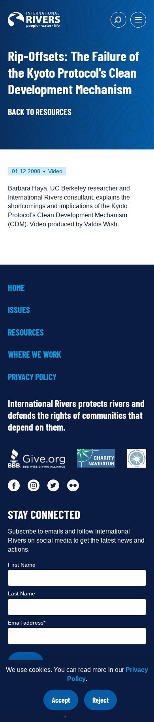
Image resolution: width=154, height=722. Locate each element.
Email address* (26, 622)
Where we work (34, 354)
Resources (26, 332)
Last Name (21, 593)
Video (55, 171)
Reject (104, 703)
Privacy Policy (32, 376)
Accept (65, 703)
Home (16, 287)
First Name (22, 565)
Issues (19, 309)
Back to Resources (39, 111)
